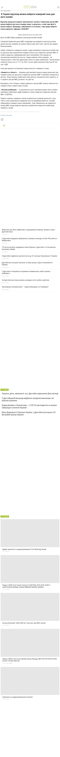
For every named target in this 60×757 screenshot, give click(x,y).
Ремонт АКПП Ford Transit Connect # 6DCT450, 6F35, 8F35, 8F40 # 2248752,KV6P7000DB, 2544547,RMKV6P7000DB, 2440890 (26, 586)
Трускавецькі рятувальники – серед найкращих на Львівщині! (25, 287)
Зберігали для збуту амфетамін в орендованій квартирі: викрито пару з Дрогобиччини (28, 231)
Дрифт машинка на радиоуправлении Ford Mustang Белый (24, 549)
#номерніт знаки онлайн (6, 115)
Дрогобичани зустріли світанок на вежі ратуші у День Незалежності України (27, 264)
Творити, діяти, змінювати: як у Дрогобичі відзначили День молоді (30, 393)
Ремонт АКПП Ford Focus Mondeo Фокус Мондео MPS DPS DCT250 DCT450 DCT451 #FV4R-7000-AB (29, 660)
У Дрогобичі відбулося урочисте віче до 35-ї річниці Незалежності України (29, 256)
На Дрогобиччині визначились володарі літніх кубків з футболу (25, 280)
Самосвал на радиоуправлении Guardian (17, 697)
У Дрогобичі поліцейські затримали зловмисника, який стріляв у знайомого (26, 272)
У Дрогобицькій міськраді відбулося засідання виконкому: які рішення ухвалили (28, 399)
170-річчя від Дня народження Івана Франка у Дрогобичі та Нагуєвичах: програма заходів (29, 248)
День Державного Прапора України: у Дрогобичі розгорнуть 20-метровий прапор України (29, 413)
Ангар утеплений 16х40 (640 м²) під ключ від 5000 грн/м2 (24, 623)
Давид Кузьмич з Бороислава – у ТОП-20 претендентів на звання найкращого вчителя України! (29, 406)
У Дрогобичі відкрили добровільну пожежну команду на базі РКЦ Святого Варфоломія (29, 239)
